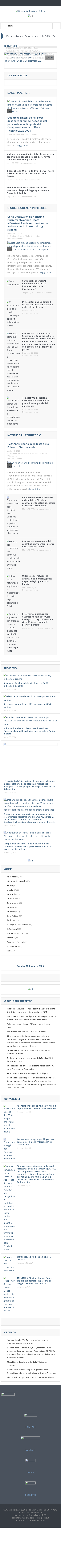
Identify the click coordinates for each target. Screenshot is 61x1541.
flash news (25, 453)
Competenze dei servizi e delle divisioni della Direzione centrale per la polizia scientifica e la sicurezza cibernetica (38, 501)
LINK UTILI (30, 1427)
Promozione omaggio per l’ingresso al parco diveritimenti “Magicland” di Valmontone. (36, 1142)
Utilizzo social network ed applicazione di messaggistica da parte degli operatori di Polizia (37, 579)
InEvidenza (12, 929)
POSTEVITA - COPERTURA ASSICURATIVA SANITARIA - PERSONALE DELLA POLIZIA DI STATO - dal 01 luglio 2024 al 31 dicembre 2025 (30, 53)
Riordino (11, 937)
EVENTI (30, 1472)
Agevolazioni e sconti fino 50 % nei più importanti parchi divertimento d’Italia (36, 1107)
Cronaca (10, 907)
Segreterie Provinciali (16, 942)
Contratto (11, 898)
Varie (9, 950)
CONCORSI (30, 1494)
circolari (10, 890)
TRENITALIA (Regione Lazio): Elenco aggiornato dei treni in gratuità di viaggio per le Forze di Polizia (34, 1281)
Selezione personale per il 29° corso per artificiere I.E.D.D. (29, 705)
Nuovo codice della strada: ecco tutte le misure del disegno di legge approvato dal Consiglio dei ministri (28, 190)
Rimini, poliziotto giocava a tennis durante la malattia (30, 1377)
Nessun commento (29, 134)
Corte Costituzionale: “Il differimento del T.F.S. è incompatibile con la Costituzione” (34, 284)
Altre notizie (15, 453)
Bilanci (10, 885)
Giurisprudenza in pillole (27, 207)
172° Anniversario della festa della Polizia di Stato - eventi (28, 445)
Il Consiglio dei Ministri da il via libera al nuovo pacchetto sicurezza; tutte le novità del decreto (30, 173)
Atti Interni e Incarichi (16, 881)
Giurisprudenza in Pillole (20, 236)
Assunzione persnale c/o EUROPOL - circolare (26, 1031)
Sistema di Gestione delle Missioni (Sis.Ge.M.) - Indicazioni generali (27, 684)
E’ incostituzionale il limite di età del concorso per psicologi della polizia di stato (37, 304)
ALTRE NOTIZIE (17, 75)
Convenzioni (12, 903)
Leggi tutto (22, 145)
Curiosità (11, 911)
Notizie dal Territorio (38, 453)
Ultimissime (35, 236)
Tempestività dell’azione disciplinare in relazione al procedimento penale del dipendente (35, 401)
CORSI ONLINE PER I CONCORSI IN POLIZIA (34, 1258)
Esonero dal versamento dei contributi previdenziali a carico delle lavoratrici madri (38, 544)
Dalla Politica (18, 92)
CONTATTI (30, 1449)
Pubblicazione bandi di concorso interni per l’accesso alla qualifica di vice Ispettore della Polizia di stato (30, 731)
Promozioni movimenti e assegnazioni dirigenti (27, 1073)
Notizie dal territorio (24, 435)
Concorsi (11, 894)
